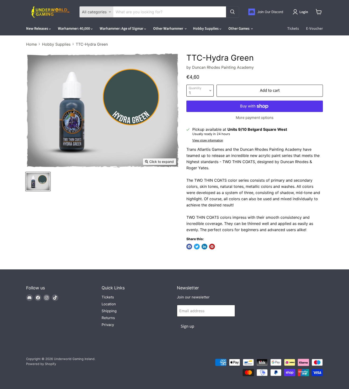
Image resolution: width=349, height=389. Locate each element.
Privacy (108, 324)
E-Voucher (314, 28)
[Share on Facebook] (189, 246)
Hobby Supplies (206, 28)
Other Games (239, 28)
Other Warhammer (168, 28)
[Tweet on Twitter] (197, 246)
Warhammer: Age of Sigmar (122, 28)
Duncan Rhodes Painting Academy (223, 67)
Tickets (293, 28)
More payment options (255, 118)
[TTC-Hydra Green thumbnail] (38, 181)
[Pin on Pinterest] (212, 246)
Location (109, 304)
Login (303, 12)
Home (31, 44)
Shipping (109, 311)
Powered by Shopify (41, 364)
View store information (207, 140)
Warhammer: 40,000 (74, 28)
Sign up (187, 326)
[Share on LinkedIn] (204, 246)
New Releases (37, 28)
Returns (108, 318)
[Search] (232, 11)
